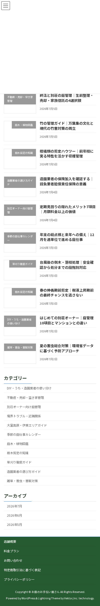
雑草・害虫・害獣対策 (22, 481)
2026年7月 (14, 506)
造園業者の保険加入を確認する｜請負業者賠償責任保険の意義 (67, 181)
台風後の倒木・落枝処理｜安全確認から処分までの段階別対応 (67, 265)
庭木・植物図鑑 (17, 443)
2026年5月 (14, 524)
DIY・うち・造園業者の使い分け (29, 388)
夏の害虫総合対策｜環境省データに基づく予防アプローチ (67, 348)
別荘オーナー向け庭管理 (24, 407)
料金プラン (11, 551)
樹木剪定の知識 (17, 453)
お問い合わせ (13, 560)
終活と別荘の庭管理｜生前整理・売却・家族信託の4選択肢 (67, 98)
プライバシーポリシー (19, 579)
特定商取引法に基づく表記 (22, 570)
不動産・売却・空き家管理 (25, 397)
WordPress (28, 598)
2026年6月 (14, 515)
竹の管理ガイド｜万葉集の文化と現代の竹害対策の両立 (67, 126)
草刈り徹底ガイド (19, 462)
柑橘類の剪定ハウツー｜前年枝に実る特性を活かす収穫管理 (67, 153)
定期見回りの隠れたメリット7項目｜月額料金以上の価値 (68, 209)
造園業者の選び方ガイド (24, 471)
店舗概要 (10, 541)
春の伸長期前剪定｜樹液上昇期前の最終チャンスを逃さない (67, 293)
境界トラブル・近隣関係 (24, 416)
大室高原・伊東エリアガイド (27, 425)
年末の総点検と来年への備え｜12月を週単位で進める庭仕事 (67, 237)
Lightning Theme (49, 598)
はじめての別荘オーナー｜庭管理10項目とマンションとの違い (67, 320)
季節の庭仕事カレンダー (24, 434)
